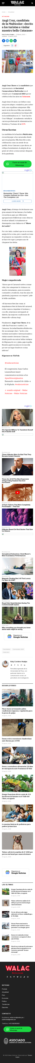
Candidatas (6, 649)
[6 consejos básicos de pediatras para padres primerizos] (17, 813)
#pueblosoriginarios (14, 378)
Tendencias (6, 1004)
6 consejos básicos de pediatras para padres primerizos (16, 825)
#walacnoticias (21, 384)
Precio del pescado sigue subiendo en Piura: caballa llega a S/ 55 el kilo (21, 914)
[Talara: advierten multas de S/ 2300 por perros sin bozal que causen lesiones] (17, 841)
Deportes (5, 1007)
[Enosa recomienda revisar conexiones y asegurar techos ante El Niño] (5, 937)
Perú (3, 995)
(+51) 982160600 (14, 1023)
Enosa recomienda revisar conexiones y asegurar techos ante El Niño (21, 937)
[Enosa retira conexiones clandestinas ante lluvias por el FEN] (17, 727)
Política (4, 1001)
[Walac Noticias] (17, 3)
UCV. (24, 124)
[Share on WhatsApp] (11, 40)
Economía (5, 998)
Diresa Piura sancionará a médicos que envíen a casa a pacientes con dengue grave (20, 925)
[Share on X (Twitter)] (7, 40)
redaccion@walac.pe (16, 1017)
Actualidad (5, 16)
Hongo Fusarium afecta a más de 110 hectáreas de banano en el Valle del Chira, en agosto (16, 796)
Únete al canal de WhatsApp (19, 163)
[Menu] (3, 3)
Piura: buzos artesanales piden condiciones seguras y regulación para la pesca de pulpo (17, 711)
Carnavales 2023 (18, 649)
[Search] (32, 3)
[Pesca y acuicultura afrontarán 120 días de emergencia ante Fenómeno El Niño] (17, 755)
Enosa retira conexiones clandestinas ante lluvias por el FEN (17, 740)
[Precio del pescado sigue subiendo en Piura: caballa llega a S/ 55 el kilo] (5, 914)
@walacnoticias (12, 363)
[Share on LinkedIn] (15, 40)
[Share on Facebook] (3, 40)
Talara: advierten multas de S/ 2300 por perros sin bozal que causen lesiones (17, 853)
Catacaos (6, 652)
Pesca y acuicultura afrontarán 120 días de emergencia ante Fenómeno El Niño (17, 768)
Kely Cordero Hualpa (8, 34)
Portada (4, 989)
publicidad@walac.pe (9, 1019)
